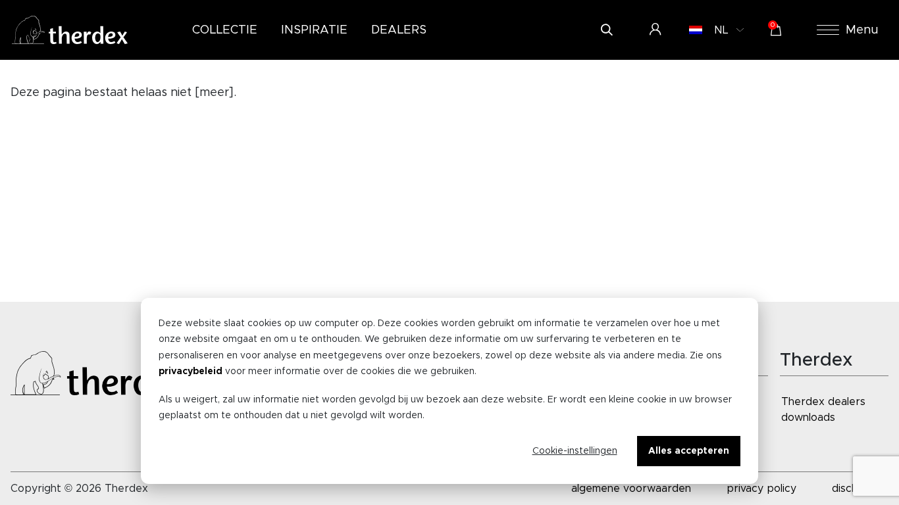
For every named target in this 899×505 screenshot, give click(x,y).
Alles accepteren (688, 451)
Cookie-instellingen (574, 451)
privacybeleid (190, 371)
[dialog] (449, 391)
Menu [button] (862, 30)
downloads (808, 417)
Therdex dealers (823, 402)
